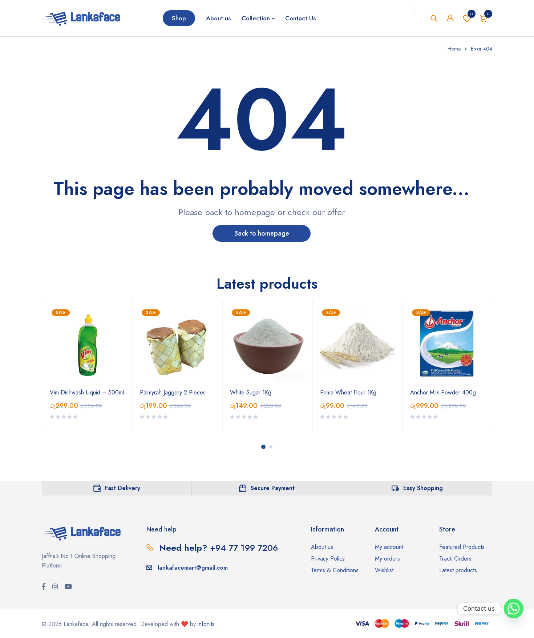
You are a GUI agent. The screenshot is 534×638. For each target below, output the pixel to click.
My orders (387, 558)
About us (322, 547)
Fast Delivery (122, 488)
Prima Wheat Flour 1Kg (348, 392)
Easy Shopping (423, 488)
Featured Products (462, 547)
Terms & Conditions (335, 570)
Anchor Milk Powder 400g (443, 392)
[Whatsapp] (513, 608)
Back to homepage (261, 233)
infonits (206, 624)
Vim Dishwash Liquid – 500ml (87, 392)
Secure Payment (273, 488)
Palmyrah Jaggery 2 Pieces (173, 392)
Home (454, 48)
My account (389, 547)
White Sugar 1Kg (250, 392)
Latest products (458, 570)
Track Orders (455, 558)
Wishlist (471, 14)
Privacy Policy (328, 558)
